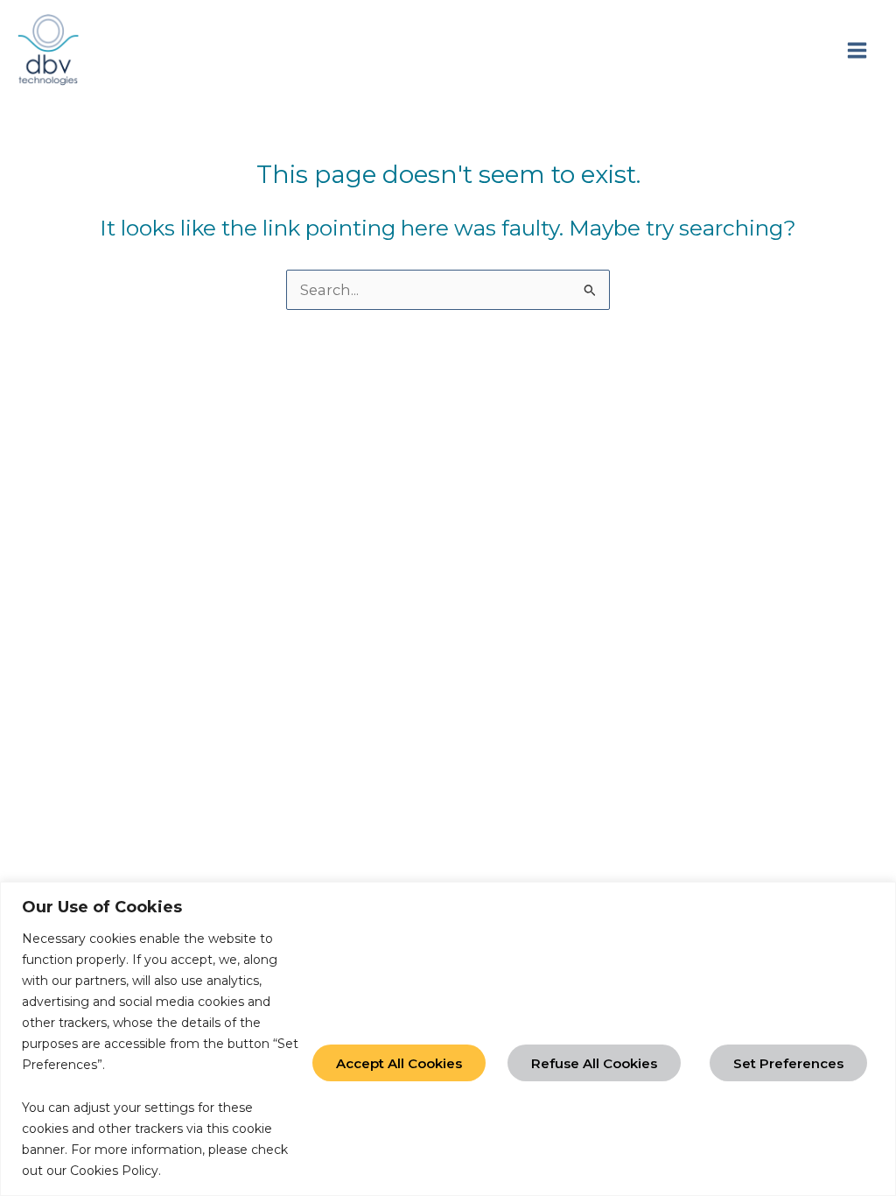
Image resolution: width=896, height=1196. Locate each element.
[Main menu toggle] (856, 50)
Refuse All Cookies (594, 1063)
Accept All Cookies (399, 1063)
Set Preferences (788, 1063)
